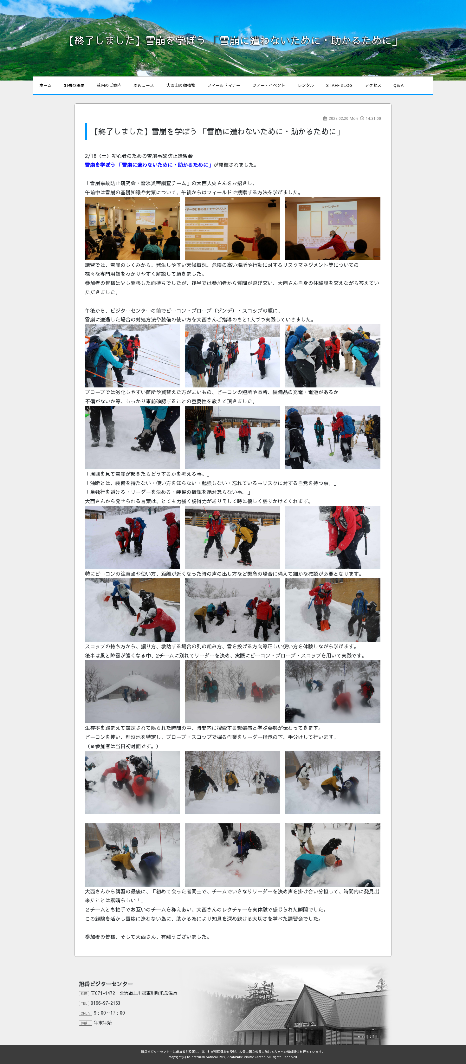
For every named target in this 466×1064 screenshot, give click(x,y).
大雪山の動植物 (180, 85)
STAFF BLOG (339, 85)
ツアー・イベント (268, 85)
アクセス (373, 85)
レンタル (306, 85)
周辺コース (143, 85)
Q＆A (398, 85)
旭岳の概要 (74, 85)
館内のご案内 (109, 85)
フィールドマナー (223, 85)
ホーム (45, 85)
